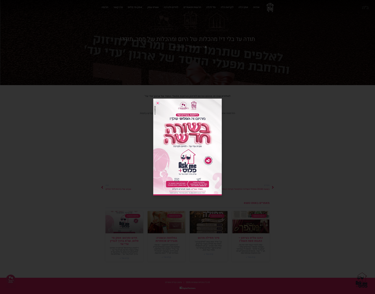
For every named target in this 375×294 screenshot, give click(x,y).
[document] (187, 147)
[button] (157, 103)
